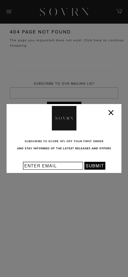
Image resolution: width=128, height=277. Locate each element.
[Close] (112, 114)
